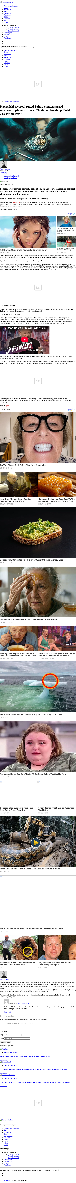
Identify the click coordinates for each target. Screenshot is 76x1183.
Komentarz (3, 1031)
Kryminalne (7, 9)
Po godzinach (8, 13)
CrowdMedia (6, 1180)
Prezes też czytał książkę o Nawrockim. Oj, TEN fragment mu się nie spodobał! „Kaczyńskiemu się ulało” (35, 1082)
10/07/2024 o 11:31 (24, 1003)
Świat (6, 8)
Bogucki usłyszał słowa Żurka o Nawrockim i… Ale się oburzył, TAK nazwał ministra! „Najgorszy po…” (35, 1069)
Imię (1, 1035)
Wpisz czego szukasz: (7, 47)
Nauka (6, 17)
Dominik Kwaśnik (3, 1060)
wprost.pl (8, 405)
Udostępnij (3, 172)
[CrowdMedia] (6, 2)
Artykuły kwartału (13, 31)
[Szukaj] (33, 47)
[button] (38, 139)
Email (2, 1038)
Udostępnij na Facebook (11, 176)
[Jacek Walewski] (3, 167)
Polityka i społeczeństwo (11, 6)
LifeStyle (7, 18)
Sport (5, 11)
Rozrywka (7, 15)
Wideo (6, 20)
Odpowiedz (7, 1012)
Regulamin (7, 38)
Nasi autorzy (8, 34)
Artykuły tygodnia (13, 27)
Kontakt (6, 36)
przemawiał (16, 202)
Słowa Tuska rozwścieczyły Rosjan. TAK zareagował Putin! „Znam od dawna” (26, 1056)
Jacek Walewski (5, 169)
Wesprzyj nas (8, 33)
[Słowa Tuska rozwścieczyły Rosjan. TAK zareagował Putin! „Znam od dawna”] (4, 1049)
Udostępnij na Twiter (10, 178)
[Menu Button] (1, 1)
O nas (6, 22)
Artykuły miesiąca (13, 29)
